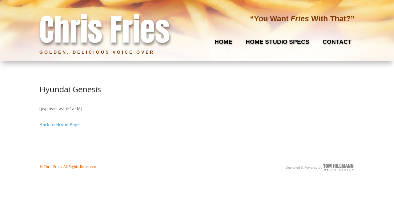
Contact (337, 42)
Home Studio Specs (277, 42)
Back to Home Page (59, 124)
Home (223, 42)
